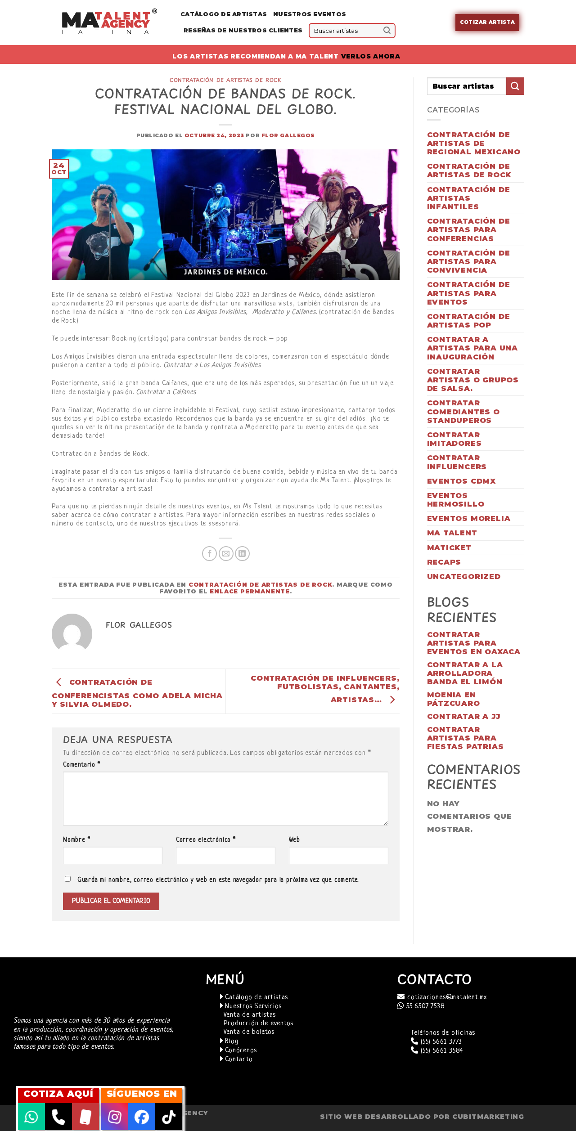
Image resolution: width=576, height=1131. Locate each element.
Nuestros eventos (309, 14)
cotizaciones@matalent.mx (446, 997)
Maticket (449, 547)
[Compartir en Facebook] (209, 553)
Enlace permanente (250, 591)
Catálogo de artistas (255, 997)
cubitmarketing (488, 1117)
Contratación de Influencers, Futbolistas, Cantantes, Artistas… (325, 689)
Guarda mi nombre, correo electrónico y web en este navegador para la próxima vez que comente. (218, 880)
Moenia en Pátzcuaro (453, 699)
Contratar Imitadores (454, 439)
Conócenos (239, 1051)
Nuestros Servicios (252, 1006)
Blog (230, 1042)
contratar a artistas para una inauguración (472, 348)
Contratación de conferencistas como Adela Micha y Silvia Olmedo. (137, 693)
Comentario (81, 765)
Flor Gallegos (288, 135)
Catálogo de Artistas (223, 14)
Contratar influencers (457, 462)
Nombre (76, 840)
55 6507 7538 (424, 1006)
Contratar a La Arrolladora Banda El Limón (465, 673)
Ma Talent (452, 533)
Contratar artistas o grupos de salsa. (473, 380)
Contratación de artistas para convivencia (468, 261)
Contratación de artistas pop (468, 320)
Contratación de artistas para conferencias (468, 229)
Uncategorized (464, 576)
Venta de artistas (250, 1015)
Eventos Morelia (469, 518)
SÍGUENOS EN (142, 1093)
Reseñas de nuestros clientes (243, 30)
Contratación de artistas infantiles (468, 198)
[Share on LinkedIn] (242, 553)
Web (294, 840)
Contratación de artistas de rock (225, 80)
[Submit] (387, 30)
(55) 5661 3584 (440, 1051)
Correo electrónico (206, 840)
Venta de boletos (249, 1032)
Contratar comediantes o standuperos (463, 411)
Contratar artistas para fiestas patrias (465, 738)
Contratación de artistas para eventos (468, 293)
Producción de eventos (258, 1024)
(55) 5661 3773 (440, 1042)
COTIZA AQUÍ (58, 1093)
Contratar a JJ (463, 716)
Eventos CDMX (461, 481)
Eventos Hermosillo (456, 499)
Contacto (237, 1060)
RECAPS (444, 562)
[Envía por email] (226, 553)
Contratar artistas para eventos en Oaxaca (474, 643)
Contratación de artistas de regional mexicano (474, 143)
